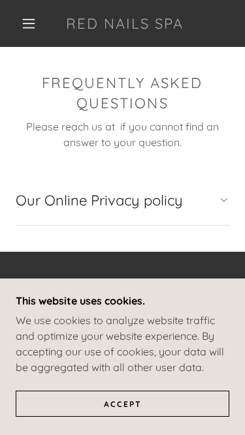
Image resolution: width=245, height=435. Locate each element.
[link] (125, 23)
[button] (29, 23)
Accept (123, 404)
